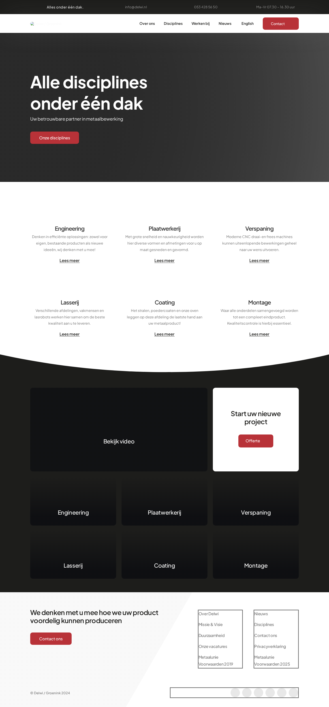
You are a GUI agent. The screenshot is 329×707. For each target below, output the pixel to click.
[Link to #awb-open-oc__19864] (118, 422)
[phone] (293, 692)
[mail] (270, 692)
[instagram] (247, 692)
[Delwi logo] (46, 23)
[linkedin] (281, 692)
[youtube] (258, 692)
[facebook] (235, 692)
